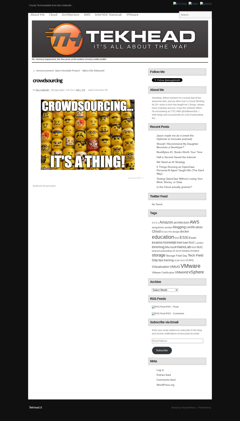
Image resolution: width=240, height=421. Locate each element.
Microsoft (171, 247)
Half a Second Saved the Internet (176, 157)
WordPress (202, 411)
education (163, 237)
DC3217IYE (166, 232)
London (199, 243)
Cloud (53, 15)
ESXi (184, 237)
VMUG (175, 267)
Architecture (70, 15)
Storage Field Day (176, 255)
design (175, 231)
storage (158, 255)
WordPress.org (165, 384)
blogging (179, 227)
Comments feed (166, 379)
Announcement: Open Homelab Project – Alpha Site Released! (69, 70)
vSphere (196, 272)
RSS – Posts (172, 306)
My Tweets (157, 204)
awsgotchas (158, 227)
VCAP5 (189, 260)
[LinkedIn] (206, 3)
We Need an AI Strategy (171, 162)
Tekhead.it (35, 407)
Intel (179, 242)
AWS (87, 15)
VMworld (181, 272)
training (169, 260)
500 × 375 (80, 90)
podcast (156, 251)
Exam (192, 237)
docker (184, 231)
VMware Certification (163, 272)
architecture (181, 222)
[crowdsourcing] (88, 135)
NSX (193, 247)
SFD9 (178, 251)
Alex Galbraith (42, 90)
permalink (50, 186)
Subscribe (162, 350)
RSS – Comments (174, 313)
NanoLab (184, 247)
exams (157, 242)
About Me (37, 15)
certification (194, 227)
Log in (160, 369)
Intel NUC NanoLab (108, 15)
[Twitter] (193, 3)
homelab (169, 242)
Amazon (166, 222)
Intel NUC (189, 242)
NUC (200, 247)
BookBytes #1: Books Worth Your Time (179, 152)
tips (160, 260)
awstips (168, 227)
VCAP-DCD (179, 260)
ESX (177, 238)
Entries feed (164, 374)
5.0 (153, 223)
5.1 (157, 223)
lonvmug (158, 247)
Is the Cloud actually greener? (174, 186)
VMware (132, 15)
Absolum (163, 407)
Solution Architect (190, 251)
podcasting (166, 251)
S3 (173, 251)
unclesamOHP (134, 178)
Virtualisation (160, 266)
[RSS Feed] (180, 3)
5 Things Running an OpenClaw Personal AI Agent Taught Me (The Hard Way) (180, 170)
